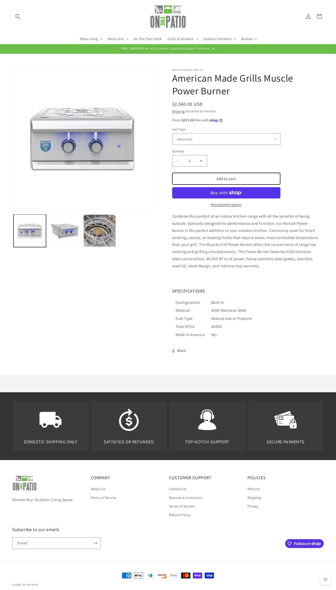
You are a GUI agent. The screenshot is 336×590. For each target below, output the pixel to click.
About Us (98, 489)
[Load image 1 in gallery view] (30, 230)
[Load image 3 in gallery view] (99, 230)
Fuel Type (179, 129)
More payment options (226, 204)
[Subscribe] (95, 543)
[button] (17, 16)
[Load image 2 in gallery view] (64, 230)
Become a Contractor (186, 497)
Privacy (253, 506)
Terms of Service (104, 497)
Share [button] (181, 350)
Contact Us (177, 489)
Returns (253, 489)
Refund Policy (180, 515)
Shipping (178, 111)
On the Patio (30, 584)
